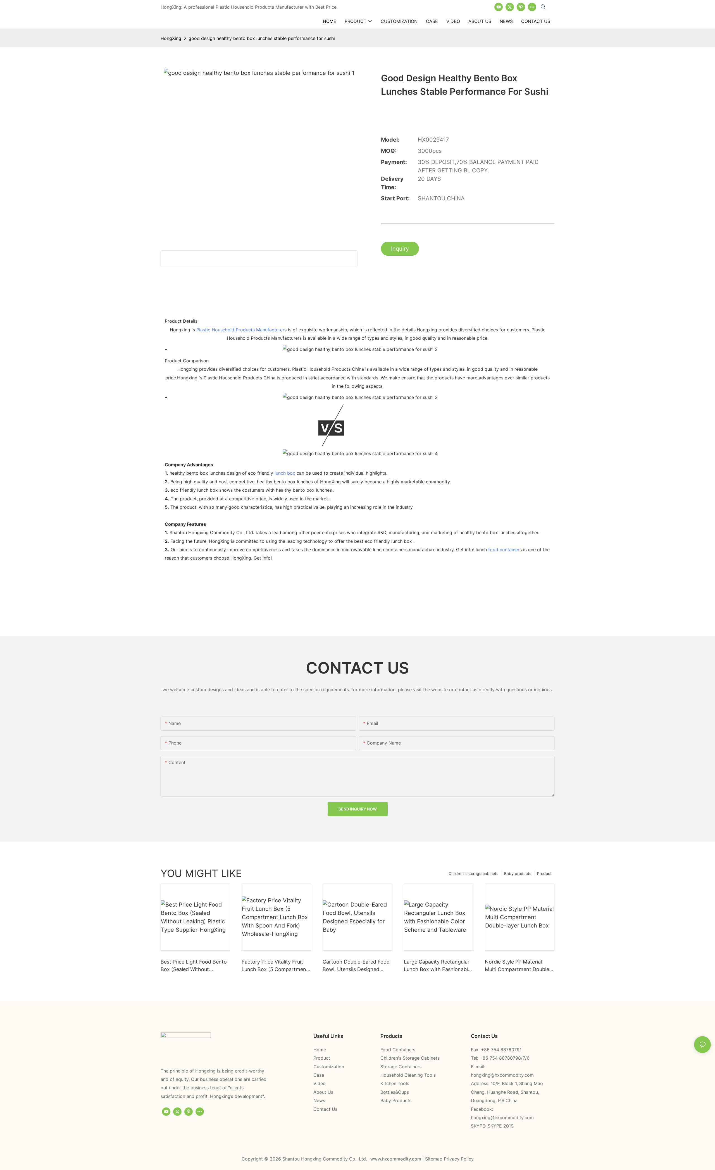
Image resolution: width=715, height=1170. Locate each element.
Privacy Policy (459, 1159)
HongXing (171, 38)
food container (503, 549)
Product (544, 873)
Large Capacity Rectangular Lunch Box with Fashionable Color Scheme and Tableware (438, 966)
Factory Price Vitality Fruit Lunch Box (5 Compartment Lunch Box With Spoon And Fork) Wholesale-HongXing (275, 966)
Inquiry (400, 248)
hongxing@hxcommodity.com (502, 1075)
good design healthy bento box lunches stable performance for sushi (262, 38)
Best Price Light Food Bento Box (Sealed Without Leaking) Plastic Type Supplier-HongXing (194, 966)
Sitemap (434, 1159)
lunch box (285, 473)
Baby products (517, 873)
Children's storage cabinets (473, 873)
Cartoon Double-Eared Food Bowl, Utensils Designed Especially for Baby (356, 966)
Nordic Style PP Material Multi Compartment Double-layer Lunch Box (518, 966)
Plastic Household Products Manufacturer (240, 329)
